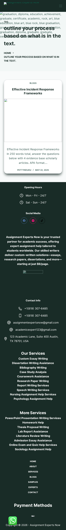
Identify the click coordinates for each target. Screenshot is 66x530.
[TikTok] (42, 220)
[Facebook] (24, 220)
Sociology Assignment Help (33, 449)
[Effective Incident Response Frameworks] (33, 120)
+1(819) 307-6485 (36, 308)
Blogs (33, 83)
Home (33, 461)
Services (33, 471)
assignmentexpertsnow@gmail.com (36, 322)
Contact (33, 492)
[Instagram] (33, 220)
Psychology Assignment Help (33, 398)
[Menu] (60, 5)
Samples (33, 482)
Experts (33, 487)
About (33, 466)
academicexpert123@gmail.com (36, 329)
